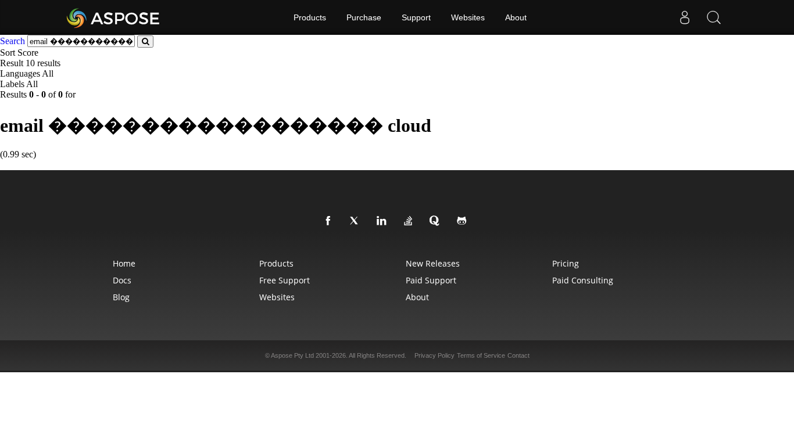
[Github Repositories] (463, 221)
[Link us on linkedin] (383, 221)
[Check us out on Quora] (437, 221)
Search (12, 41)
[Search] (713, 17)
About (516, 17)
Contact (518, 355)
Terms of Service (481, 355)
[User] (684, 17)
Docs (122, 280)
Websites (468, 17)
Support (416, 17)
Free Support (284, 280)
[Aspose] (114, 17)
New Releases (433, 263)
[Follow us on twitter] (356, 221)
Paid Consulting (582, 280)
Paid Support (431, 280)
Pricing (565, 263)
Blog (121, 297)
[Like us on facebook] (330, 221)
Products (310, 17)
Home (124, 263)
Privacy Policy (434, 355)
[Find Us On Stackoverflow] (410, 221)
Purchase (363, 17)
